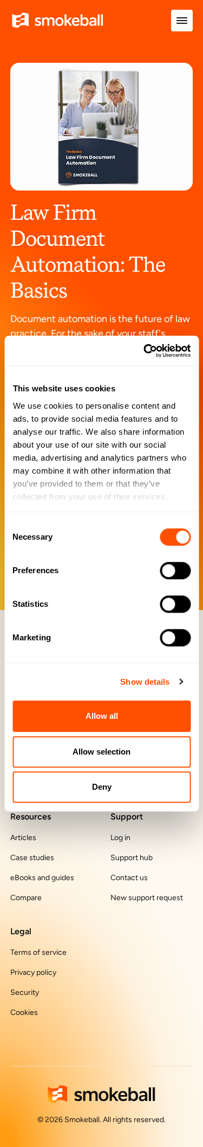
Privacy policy (33, 972)
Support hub (131, 857)
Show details (144, 681)
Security (24, 992)
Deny (102, 786)
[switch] (175, 570)
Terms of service (38, 952)
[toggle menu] (182, 20)
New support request (146, 897)
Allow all (102, 715)
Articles (23, 837)
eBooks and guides (42, 877)
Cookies (24, 1012)
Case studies (32, 857)
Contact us (129, 877)
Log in (120, 837)
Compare (26, 897)
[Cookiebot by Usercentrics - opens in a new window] (145, 351)
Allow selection (101, 751)
